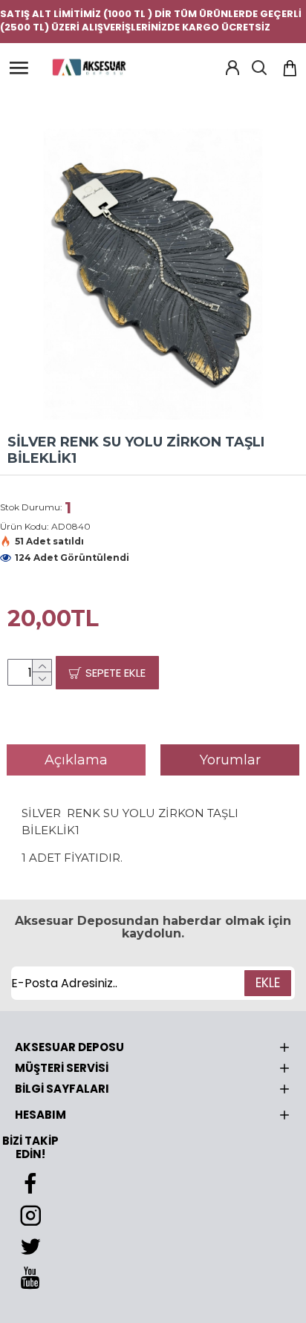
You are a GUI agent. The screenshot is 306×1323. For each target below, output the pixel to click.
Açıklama (76, 760)
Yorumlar (230, 760)
